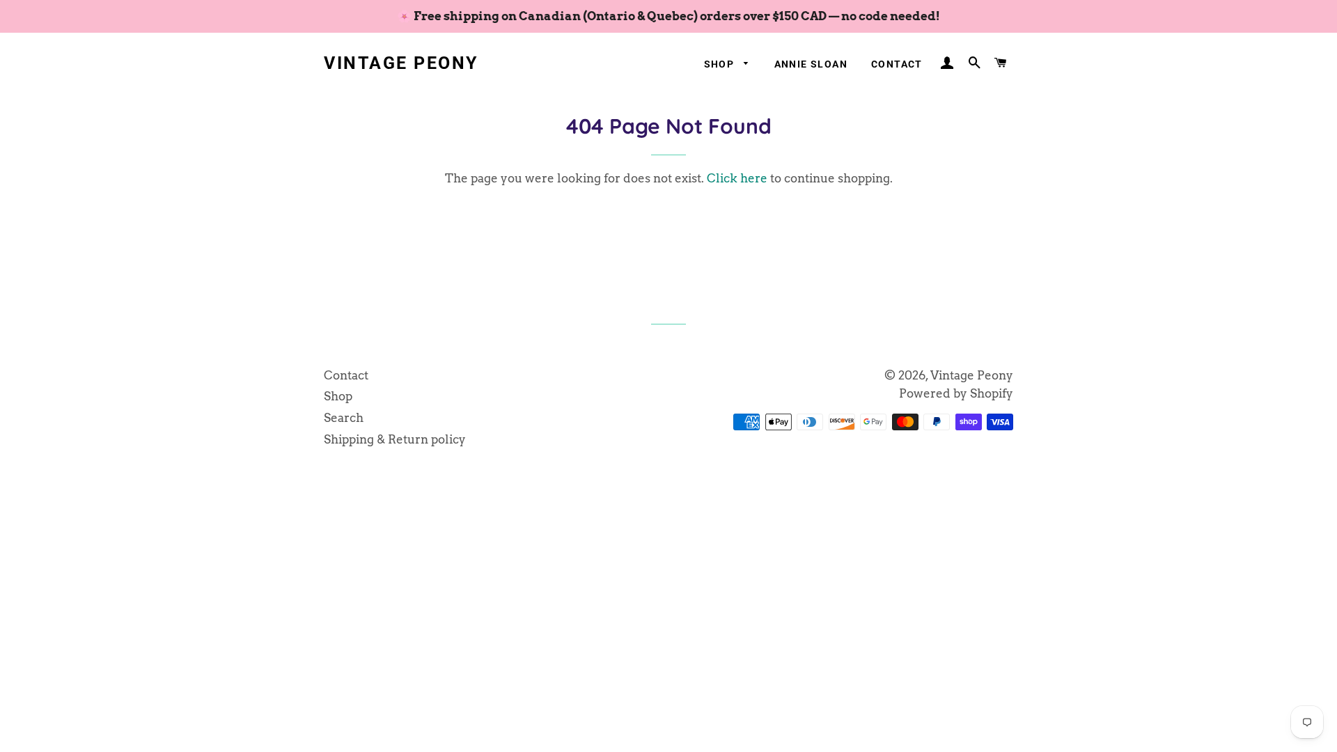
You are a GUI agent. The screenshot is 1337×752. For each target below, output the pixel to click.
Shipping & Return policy (395, 439)
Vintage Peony (401, 63)
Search (343, 418)
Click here (737, 178)
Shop (720, 64)
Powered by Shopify (956, 393)
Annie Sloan (810, 64)
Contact (897, 64)
